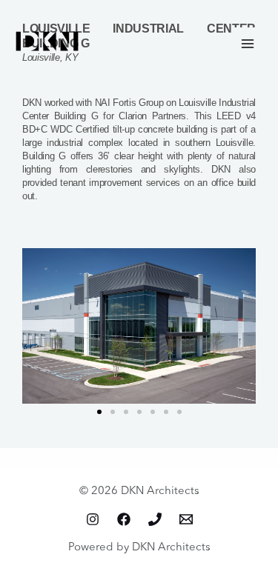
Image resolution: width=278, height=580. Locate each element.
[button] (99, 412)
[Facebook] (123, 519)
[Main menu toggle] (248, 43)
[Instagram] (92, 519)
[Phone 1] (155, 519)
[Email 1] (186, 519)
